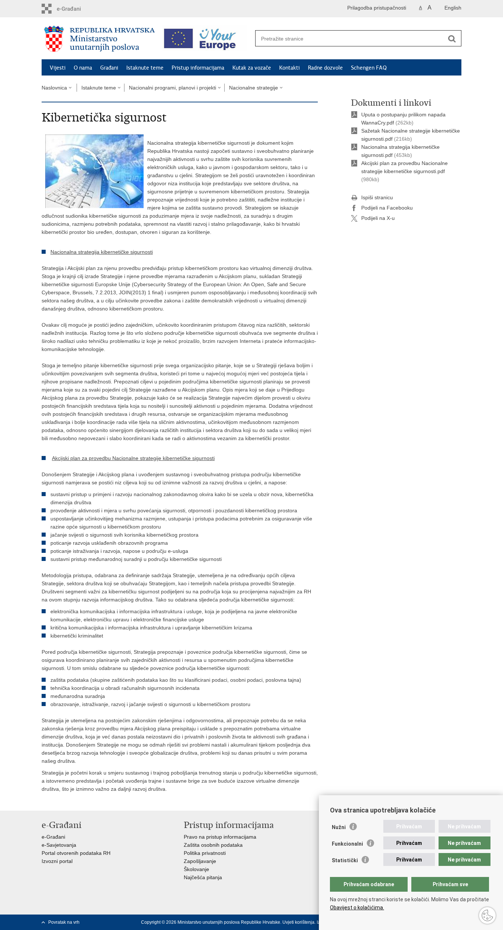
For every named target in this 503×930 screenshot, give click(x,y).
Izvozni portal (57, 861)
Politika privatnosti (205, 853)
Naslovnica (54, 88)
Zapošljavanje (200, 861)
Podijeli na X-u (378, 218)
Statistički (345, 860)
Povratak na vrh (64, 922)
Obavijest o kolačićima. (357, 907)
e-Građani (53, 837)
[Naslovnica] (99, 38)
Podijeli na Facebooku (387, 208)
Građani (109, 67)
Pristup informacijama (198, 67)
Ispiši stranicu (377, 197)
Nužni (339, 827)
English (452, 8)
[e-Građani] (73, 9)
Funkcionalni (347, 844)
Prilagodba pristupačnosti (376, 8)
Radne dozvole (325, 67)
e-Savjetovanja (59, 845)
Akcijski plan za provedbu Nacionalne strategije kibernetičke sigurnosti (133, 458)
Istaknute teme (144, 67)
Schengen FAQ (369, 67)
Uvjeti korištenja (298, 922)
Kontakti (289, 67)
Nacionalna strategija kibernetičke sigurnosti (101, 252)
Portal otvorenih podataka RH (76, 853)
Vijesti (58, 67)
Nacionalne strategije (253, 88)
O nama (83, 67)
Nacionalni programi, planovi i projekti (172, 88)
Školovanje (196, 869)
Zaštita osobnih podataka (213, 845)
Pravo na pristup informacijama (220, 837)
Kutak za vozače (251, 67)
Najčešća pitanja (203, 877)
